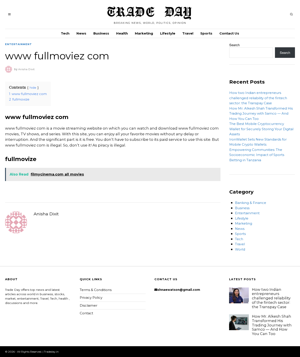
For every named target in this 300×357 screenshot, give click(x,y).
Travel (187, 33)
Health (122, 33)
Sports (206, 33)
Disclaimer (88, 305)
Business (101, 33)
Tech (65, 33)
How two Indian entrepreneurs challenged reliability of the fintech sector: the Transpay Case (258, 98)
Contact (86, 313)
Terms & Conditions (96, 290)
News (81, 33)
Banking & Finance (250, 203)
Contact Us (229, 33)
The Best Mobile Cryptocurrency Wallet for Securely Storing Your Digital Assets (261, 129)
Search (234, 44)
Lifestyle (167, 33)
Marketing (144, 33)
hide (33, 87)
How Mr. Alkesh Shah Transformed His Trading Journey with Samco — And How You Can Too (261, 113)
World (240, 249)
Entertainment (18, 44)
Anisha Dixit (46, 213)
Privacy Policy (91, 297)
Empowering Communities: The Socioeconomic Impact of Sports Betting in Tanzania (256, 155)
